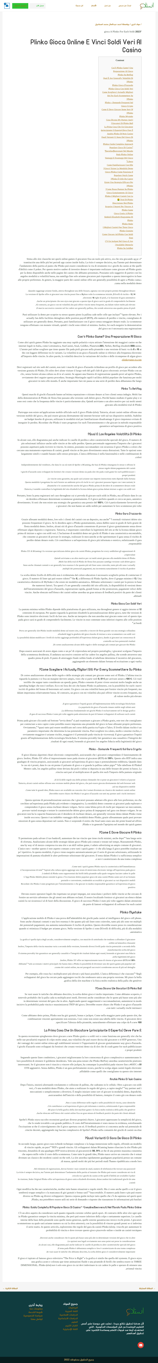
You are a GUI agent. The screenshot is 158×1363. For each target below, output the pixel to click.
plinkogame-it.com (132, 360)
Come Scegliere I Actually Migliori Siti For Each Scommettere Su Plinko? (117, 96)
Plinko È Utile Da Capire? (122, 179)
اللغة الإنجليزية (70, 1329)
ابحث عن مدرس (125, 5)
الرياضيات (73, 1308)
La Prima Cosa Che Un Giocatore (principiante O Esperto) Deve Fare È (117, 128)
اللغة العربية (71, 1311)
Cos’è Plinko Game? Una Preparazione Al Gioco (122, 69)
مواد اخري (135, 24)
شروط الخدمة (35, 1312)
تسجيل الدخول (20, 5)
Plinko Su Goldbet (125, 248)
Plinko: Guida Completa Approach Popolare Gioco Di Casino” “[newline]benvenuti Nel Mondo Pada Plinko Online (118, 149)
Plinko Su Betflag (125, 75)
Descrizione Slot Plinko (122, 203)
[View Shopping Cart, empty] (7, 6)
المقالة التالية (10, 1288)
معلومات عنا (36, 1309)
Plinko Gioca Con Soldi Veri (121, 89)
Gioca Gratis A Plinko (123, 213)
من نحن (107, 5)
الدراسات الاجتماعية (68, 1318)
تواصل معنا (37, 1319)
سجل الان (40, 5)
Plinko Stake (127, 224)
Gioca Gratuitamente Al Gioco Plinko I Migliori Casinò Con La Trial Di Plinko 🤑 (119, 196)
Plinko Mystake (126, 116)
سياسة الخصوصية (33, 1316)
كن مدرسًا (79, 5)
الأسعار (93, 5)
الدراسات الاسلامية (68, 1315)
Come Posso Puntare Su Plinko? (119, 189)
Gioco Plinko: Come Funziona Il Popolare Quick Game (119, 173)
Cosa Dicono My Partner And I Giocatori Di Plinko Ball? (119, 121)
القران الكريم (71, 1326)
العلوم (74, 1322)
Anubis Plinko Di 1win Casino (120, 134)
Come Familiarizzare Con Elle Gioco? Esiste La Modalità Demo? (118, 166)
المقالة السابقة (147, 1288)
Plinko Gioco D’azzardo (122, 85)
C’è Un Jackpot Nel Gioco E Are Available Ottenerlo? (119, 243)
